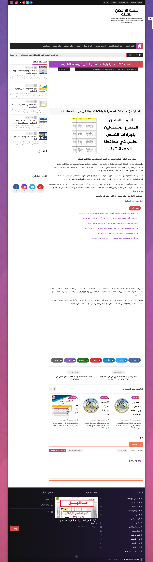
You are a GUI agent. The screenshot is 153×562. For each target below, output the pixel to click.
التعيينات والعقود (134, 510)
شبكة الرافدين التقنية (127, 12)
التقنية (78, 46)
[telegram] (27, 2)
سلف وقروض (68, 46)
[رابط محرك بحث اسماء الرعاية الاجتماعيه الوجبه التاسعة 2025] (43, 120)
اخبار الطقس (46, 46)
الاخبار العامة (130, 46)
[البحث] (11, 2)
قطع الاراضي (135, 535)
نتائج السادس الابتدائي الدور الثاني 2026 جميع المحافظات (58, 55)
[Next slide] (50, 389)
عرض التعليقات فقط (74, 450)
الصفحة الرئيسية (107, 69)
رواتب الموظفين (134, 526)
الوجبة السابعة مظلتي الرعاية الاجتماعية (26, 90)
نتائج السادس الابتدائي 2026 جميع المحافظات (24, 106)
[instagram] (16, 2)
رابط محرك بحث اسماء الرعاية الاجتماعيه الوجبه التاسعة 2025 (25, 122)
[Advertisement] (50, 24)
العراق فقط (88, 46)
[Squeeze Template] (141, 559)
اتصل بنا (113, 2)
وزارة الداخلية (135, 539)
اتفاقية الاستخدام (123, 2)
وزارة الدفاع (136, 543)
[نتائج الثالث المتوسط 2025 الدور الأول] (43, 136)
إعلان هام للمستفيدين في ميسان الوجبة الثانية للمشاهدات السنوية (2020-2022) (111, 228)
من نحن (106, 2)
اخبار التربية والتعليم (115, 46)
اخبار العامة (136, 506)
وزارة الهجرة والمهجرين (132, 551)
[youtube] (23, 2)
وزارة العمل (57, 46)
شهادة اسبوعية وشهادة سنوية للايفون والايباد (25, 72)
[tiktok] (20, 2)
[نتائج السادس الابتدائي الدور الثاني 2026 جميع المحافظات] (76, 507)
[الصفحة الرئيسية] (139, 46)
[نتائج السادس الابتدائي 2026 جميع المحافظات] (43, 104)
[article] (73, 375)
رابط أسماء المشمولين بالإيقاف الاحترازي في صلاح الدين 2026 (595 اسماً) (114, 238)
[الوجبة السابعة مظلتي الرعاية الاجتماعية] (43, 88)
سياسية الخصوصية (136, 2)
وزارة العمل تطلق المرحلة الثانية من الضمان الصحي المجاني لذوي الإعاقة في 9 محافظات (108, 213)
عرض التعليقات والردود (57, 450)
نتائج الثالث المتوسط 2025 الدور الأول (25, 138)
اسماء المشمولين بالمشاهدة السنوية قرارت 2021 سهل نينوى (117, 233)
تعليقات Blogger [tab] (136, 444)
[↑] (76, 556)
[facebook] (31, 2)
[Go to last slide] (54, 389)
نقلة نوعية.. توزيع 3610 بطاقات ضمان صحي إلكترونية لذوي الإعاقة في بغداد (113, 223)
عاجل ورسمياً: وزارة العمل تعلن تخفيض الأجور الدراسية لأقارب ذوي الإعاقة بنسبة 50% (110, 218)
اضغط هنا (127, 201)
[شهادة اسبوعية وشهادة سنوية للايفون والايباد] (43, 70)
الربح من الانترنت (100, 46)
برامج (138, 522)
